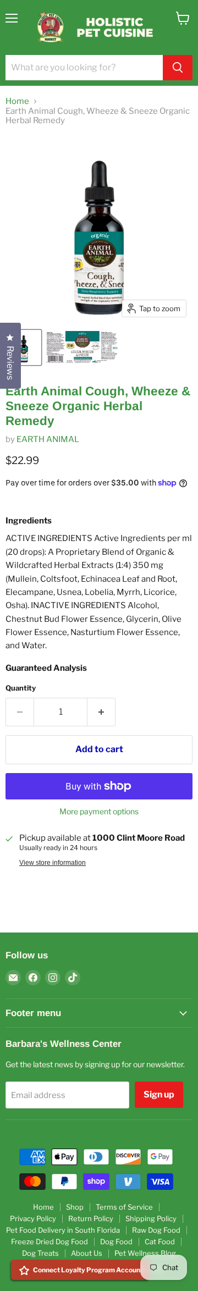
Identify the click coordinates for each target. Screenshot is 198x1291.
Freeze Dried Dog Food (49, 1241)
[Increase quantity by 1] (101, 712)
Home (17, 101)
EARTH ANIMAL (47, 439)
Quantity (21, 688)
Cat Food (160, 1241)
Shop (75, 1206)
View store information (52, 863)
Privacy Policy (33, 1218)
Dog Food (116, 1241)
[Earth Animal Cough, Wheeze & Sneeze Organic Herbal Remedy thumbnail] (23, 347)
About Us (86, 1253)
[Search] (178, 67)
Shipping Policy (151, 1218)
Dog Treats (40, 1253)
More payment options (99, 811)
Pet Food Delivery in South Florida (63, 1230)
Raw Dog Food (156, 1230)
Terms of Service (124, 1206)
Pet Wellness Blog (145, 1253)
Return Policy (90, 1218)
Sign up (159, 1094)
